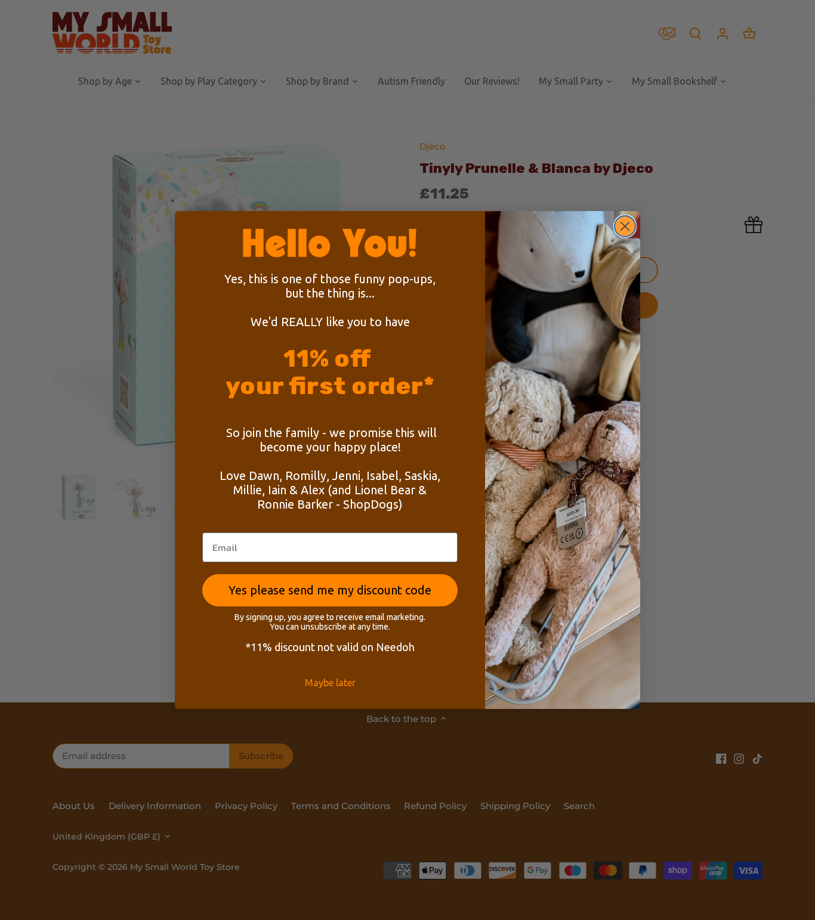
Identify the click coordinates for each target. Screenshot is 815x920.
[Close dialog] (625, 226)
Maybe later (330, 682)
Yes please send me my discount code (330, 590)
